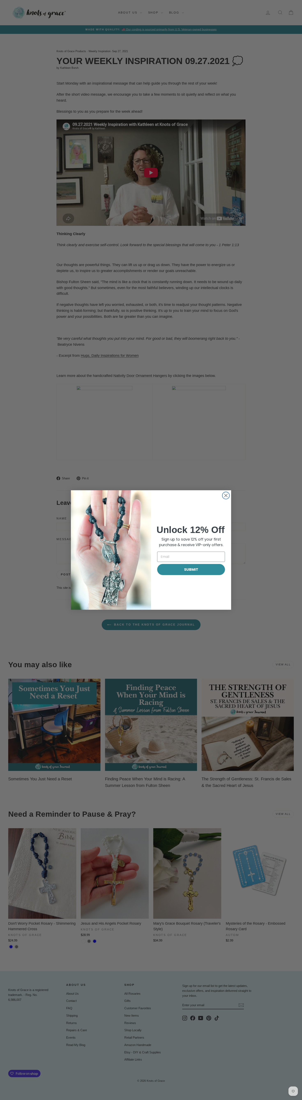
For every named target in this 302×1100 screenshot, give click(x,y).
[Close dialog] (225, 495)
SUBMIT (191, 569)
